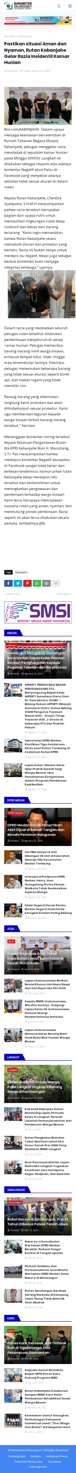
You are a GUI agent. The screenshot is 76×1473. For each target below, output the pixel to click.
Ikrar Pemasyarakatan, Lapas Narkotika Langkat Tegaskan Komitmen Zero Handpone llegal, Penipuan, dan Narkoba (47, 1168)
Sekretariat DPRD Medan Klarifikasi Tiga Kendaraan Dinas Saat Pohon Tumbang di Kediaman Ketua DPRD (47, 746)
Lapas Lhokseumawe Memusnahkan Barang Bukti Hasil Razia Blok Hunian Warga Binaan (47, 1036)
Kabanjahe (25, 36)
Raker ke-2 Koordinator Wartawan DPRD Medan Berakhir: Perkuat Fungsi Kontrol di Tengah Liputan (44, 1247)
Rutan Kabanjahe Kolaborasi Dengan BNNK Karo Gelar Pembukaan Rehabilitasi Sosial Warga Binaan (47, 1397)
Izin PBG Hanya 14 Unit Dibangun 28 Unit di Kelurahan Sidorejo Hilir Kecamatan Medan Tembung (47, 858)
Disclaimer (54, 1461)
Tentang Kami (17, 1456)
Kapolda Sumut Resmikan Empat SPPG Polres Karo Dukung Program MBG (44, 1374)
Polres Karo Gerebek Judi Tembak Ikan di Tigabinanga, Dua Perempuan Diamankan (36, 1348)
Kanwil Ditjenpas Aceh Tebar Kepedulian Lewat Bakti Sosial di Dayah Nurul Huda (35, 958)
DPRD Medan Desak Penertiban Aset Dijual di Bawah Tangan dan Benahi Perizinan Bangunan (35, 830)
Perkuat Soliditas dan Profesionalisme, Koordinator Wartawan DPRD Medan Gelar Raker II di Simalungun (47, 1272)
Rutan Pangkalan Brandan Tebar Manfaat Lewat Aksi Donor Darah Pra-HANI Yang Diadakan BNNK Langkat (45, 1143)
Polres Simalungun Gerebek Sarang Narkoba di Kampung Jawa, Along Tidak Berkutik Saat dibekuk (46, 1296)
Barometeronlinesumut (26, 1450)
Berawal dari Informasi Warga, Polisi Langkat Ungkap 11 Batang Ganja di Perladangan (34, 1087)
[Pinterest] (27, 583)
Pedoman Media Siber (29, 1461)
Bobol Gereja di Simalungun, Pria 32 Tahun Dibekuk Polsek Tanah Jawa (37, 1221)
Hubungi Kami (38, 1467)
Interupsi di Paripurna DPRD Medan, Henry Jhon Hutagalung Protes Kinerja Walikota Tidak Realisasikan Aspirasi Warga (46, 884)
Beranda (9, 36)
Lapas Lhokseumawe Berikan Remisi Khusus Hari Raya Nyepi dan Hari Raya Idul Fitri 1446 (47, 984)
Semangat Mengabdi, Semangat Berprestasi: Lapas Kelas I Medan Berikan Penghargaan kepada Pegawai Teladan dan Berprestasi (37, 660)
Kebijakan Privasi (57, 1456)
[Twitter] (18, 583)
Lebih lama (63, 594)
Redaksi (36, 1456)
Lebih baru (13, 594)
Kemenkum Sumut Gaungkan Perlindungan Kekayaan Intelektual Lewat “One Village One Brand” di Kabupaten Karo (48, 1421)
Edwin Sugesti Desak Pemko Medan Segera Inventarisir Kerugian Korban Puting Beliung (48, 909)
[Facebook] (8, 583)
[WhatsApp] (37, 583)
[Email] (46, 583)
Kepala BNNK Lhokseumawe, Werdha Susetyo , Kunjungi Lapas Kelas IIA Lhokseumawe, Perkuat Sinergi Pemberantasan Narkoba (47, 1009)
